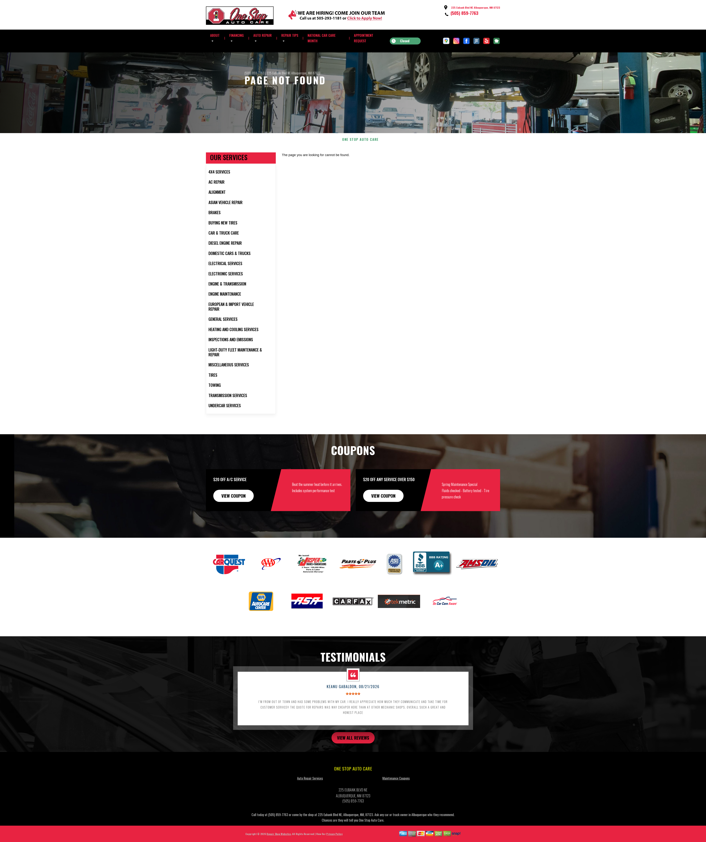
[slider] (353, 693)
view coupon (233, 495)
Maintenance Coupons (396, 778)
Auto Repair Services (310, 778)
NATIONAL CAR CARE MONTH (322, 38)
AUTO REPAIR (262, 35)
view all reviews (353, 737)
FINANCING (236, 35)
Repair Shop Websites (279, 834)
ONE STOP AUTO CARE (360, 140)
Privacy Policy (334, 834)
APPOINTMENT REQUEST (363, 38)
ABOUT (215, 35)
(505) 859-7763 (464, 13)
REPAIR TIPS (289, 35)
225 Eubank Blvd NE (278, 73)
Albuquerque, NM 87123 (305, 73)
